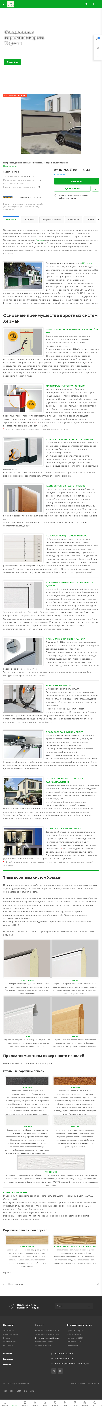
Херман (40, 240)
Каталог (39, 1325)
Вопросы (8, 1359)
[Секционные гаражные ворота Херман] (51, 124)
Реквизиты (8, 1345)
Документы (29, 219)
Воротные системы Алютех (47, 1330)
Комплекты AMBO (75, 1342)
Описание (11, 219)
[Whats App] (60, 1371)
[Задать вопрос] (95, 189)
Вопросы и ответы (51, 219)
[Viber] (53, 1371)
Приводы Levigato (75, 1330)
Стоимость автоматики (79, 1325)
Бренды (7, 1353)
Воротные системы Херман (47, 1338)
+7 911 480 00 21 (63, 1353)
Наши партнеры (10, 1334)
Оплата (90, 219)
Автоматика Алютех (44, 1342)
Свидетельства (9, 1342)
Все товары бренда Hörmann (29, 197)
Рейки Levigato (74, 1334)
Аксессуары (72, 1345)
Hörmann (87, 263)
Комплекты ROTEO (75, 1338)
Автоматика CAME (43, 1345)
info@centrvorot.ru (64, 1358)
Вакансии (7, 1338)
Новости (7, 1364)
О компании (8, 1330)
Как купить (73, 219)
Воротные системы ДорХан (47, 1334)
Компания (8, 1325)
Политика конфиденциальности (84, 1384)
